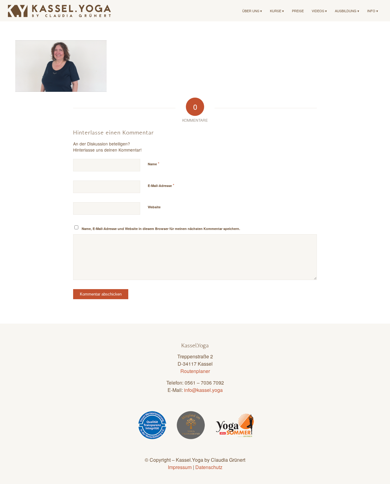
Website (154, 207)
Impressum (180, 467)
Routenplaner (195, 371)
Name (153, 164)
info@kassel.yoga (203, 389)
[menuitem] (252, 10)
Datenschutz (208, 467)
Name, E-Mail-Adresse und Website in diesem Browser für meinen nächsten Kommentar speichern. (161, 228)
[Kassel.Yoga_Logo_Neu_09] (60, 10)
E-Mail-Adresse (161, 185)
